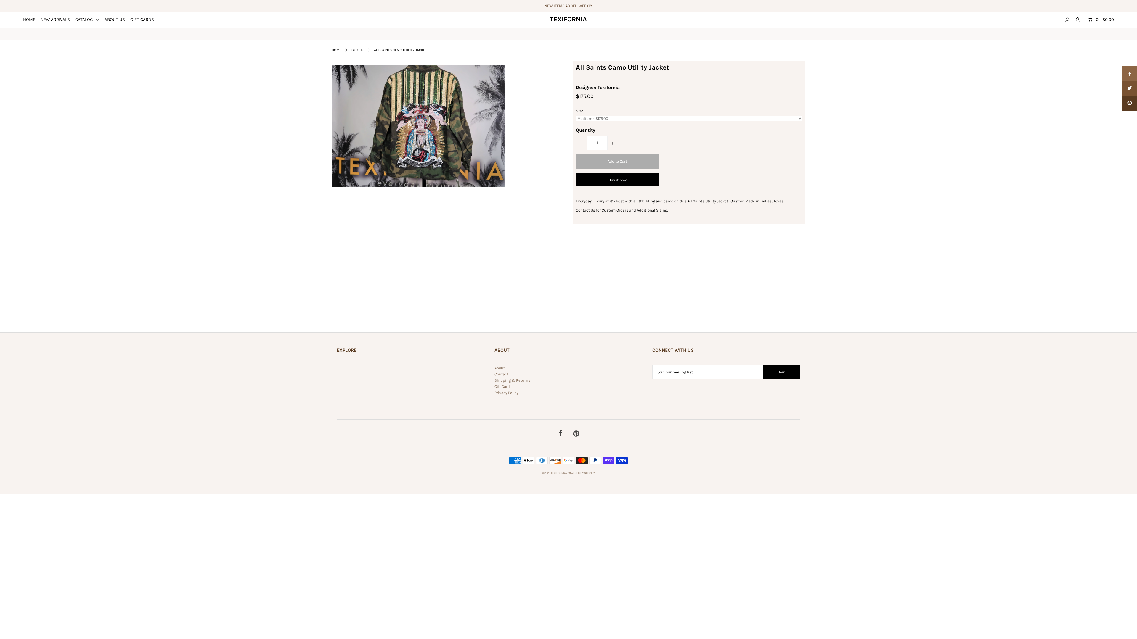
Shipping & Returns (512, 380)
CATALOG (84, 19)
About (499, 368)
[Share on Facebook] (1129, 73)
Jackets (357, 50)
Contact (501, 374)
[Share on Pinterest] (1129, 103)
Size (579, 111)
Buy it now (617, 180)
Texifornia (568, 19)
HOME (29, 19)
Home (336, 50)
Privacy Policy (506, 392)
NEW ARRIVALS (55, 19)
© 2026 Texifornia (554, 473)
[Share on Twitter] (1129, 88)
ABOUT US (115, 19)
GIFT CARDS (142, 19)
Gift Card (502, 386)
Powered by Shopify (581, 473)
